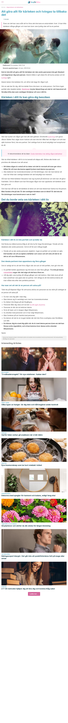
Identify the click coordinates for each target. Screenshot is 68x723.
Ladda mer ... (34, 594)
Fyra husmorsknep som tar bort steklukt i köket (21, 465)
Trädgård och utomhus (9, 524)
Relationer (26, 89)
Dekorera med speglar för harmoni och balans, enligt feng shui (28, 495)
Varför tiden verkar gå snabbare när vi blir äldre (22, 435)
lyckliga (4, 78)
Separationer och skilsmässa (15, 7)
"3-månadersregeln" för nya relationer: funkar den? (23, 374)
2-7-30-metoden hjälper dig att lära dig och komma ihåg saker (28, 589)
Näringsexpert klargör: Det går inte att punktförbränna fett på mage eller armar (32, 557)
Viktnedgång (5, 554)
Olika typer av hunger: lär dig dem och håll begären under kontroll (29, 405)
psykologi (51, 137)
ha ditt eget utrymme (37, 305)
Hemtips (4, 463)
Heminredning (5, 493)
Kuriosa (3, 433)
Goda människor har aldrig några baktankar (46, 154)
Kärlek (3, 7)
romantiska (8, 272)
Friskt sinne (5, 402)
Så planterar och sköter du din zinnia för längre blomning (25, 526)
